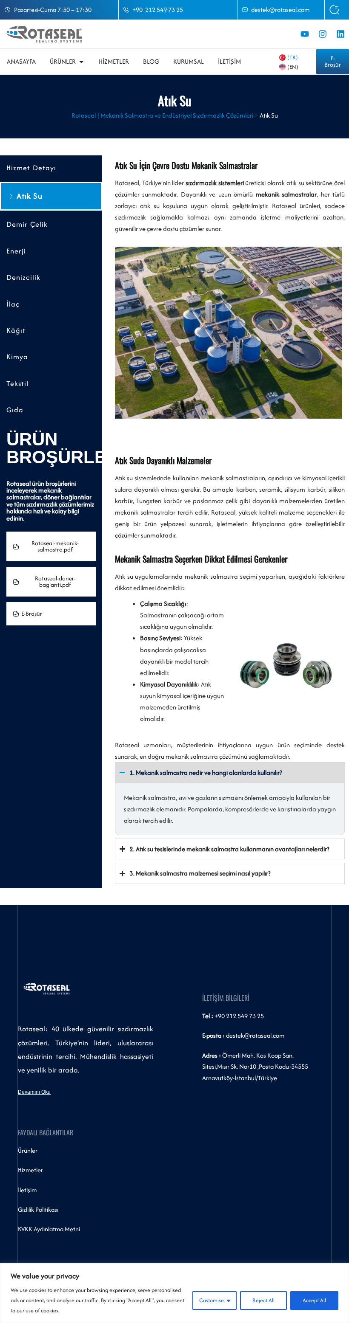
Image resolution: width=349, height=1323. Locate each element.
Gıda (14, 410)
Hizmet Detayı (31, 168)
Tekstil (17, 383)
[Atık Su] (11, 196)
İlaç (13, 304)
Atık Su (30, 196)
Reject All (263, 1300)
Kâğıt (16, 330)
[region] (174, 1293)
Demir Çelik (27, 224)
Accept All (314, 1300)
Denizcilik (23, 277)
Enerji (16, 251)
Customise (211, 1300)
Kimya (17, 357)
